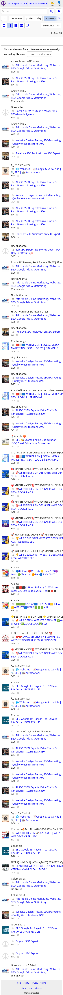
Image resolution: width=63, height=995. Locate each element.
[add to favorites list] (13, 65)
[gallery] (21, 25)
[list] (4, 25)
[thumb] (10, 25)
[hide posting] (18, 72)
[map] (27, 25)
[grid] (16, 25)
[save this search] (59, 11)
